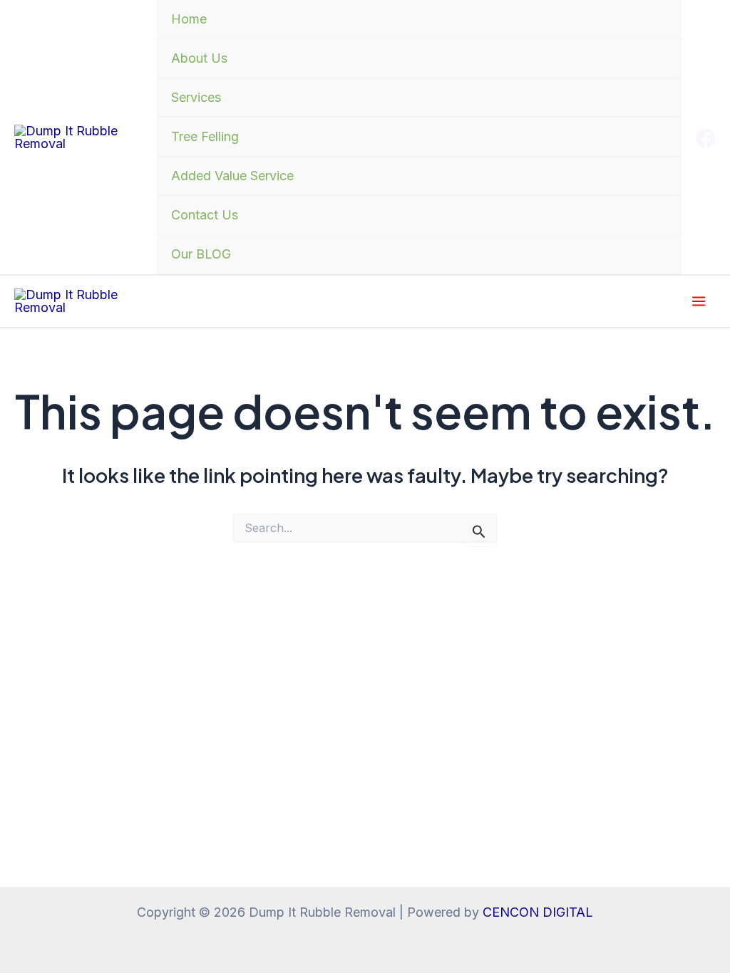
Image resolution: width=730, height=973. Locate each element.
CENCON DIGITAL (538, 912)
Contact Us (204, 214)
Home (189, 18)
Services (196, 97)
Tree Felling (205, 136)
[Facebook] (706, 138)
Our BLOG (201, 253)
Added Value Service (232, 175)
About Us (199, 58)
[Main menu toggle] (698, 301)
